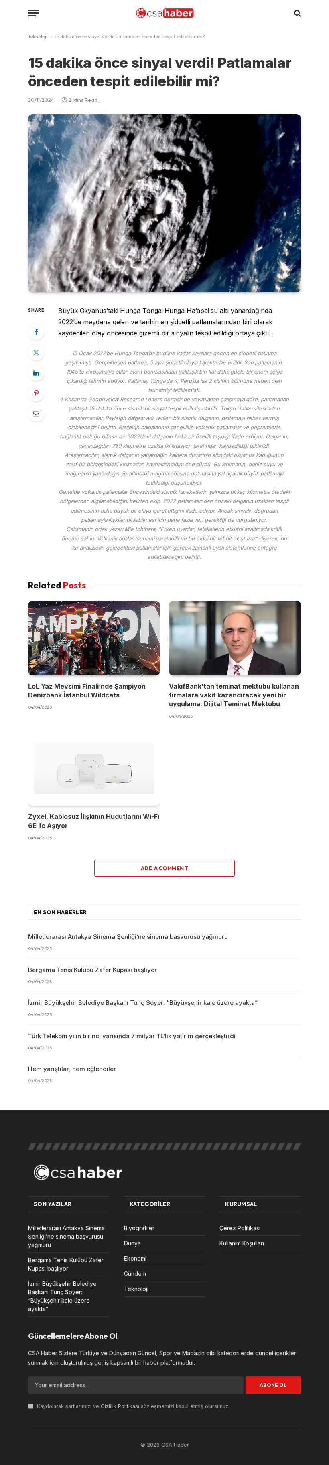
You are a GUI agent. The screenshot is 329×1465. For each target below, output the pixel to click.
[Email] (36, 414)
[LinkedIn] (36, 373)
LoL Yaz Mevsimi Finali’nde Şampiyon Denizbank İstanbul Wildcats (87, 690)
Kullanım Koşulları (241, 1243)
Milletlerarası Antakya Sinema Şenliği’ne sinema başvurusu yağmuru (128, 936)
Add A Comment (164, 868)
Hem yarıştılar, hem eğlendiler (72, 1069)
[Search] (296, 13)
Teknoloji (37, 37)
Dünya (132, 1243)
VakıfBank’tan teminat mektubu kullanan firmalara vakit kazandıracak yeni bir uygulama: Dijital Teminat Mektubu (234, 695)
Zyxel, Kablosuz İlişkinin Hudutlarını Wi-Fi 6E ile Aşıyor (93, 820)
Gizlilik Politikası (120, 1406)
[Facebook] (36, 332)
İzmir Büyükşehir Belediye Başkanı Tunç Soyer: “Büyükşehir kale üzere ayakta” (143, 1002)
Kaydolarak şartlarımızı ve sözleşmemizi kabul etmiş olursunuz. (132, 1406)
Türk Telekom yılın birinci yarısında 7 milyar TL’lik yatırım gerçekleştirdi (132, 1036)
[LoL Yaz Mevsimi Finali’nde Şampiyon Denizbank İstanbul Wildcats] (94, 638)
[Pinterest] (36, 393)
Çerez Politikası (239, 1228)
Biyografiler (139, 1228)
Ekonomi (135, 1258)
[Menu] (33, 13)
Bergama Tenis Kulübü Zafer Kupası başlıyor (92, 970)
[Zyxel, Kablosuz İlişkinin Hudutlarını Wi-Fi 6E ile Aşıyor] (94, 768)
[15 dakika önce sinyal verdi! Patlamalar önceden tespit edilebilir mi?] (164, 203)
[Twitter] (36, 352)
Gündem (135, 1273)
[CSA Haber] (164, 13)
